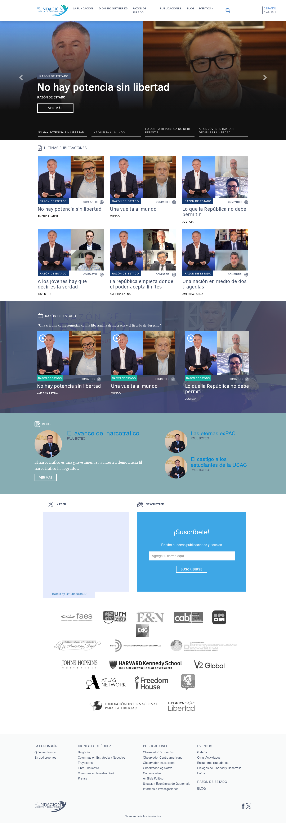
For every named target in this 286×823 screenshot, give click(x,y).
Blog (190, 8)
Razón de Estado (51, 97)
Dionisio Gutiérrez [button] (113, 8)
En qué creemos (45, 757)
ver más (55, 108)
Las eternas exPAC (213, 433)
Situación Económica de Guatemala (166, 783)
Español (270, 8)
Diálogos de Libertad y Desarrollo (219, 768)
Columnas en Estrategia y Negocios (101, 757)
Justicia (187, 221)
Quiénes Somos (45, 752)
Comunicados (152, 773)
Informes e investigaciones (160, 789)
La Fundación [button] (83, 8)
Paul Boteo (76, 438)
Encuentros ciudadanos (212, 762)
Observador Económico (158, 752)
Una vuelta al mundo (133, 209)
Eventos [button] (204, 8)
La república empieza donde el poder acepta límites (141, 284)
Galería (202, 752)
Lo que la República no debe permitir (214, 211)
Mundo (115, 216)
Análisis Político (153, 778)
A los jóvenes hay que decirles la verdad (62, 284)
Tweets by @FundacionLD (69, 594)
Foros (201, 773)
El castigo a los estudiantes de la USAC (219, 461)
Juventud (44, 294)
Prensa (82, 778)
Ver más (45, 477)
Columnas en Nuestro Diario (96, 773)
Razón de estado (139, 10)
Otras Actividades (208, 757)
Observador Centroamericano (163, 757)
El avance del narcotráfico (103, 432)
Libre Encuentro (88, 768)
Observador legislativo (158, 768)
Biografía (84, 752)
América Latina (48, 216)
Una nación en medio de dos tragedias (214, 284)
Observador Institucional (159, 762)
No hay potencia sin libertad (103, 87)
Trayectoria (85, 762)
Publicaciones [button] (170, 8)
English (270, 12)
